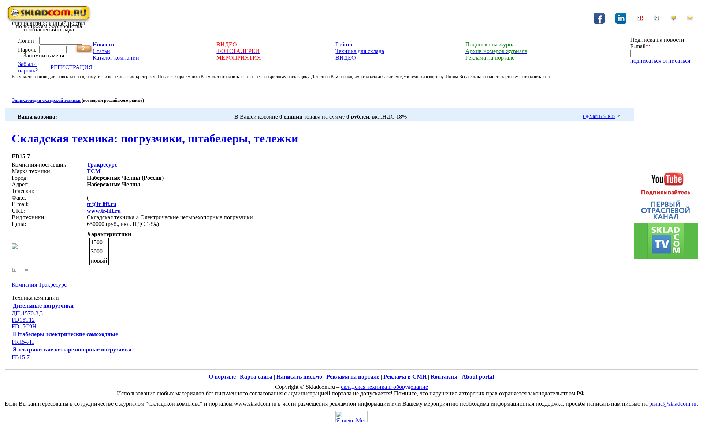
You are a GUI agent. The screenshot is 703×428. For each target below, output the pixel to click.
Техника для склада (359, 51)
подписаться (645, 60)
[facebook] (599, 22)
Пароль (27, 49)
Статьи (101, 51)
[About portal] (640, 19)
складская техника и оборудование (384, 387)
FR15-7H (23, 342)
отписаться (676, 60)
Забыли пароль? (28, 67)
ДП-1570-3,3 (27, 313)
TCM (94, 171)
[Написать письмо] (689, 19)
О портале (222, 376)
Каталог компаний (116, 58)
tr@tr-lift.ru (101, 204)
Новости (103, 44)
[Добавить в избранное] (657, 19)
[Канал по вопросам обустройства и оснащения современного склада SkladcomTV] (666, 212)
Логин (26, 41)
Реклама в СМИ (405, 376)
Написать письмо (299, 376)
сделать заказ (599, 116)
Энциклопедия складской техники (46, 100)
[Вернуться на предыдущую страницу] (14, 270)
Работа (343, 44)
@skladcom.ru (679, 404)
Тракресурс (102, 164)
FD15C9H (24, 326)
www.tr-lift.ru (104, 211)
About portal (478, 376)
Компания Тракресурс (39, 285)
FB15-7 (21, 357)
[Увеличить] (15, 247)
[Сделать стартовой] (673, 19)
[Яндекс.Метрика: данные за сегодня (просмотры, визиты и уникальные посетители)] (351, 416)
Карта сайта (256, 376)
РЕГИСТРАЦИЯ (72, 67)
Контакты (444, 376)
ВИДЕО (345, 58)
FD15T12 (23, 320)
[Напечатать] (26, 270)
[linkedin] (620, 22)
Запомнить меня (43, 55)
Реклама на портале (352, 376)
